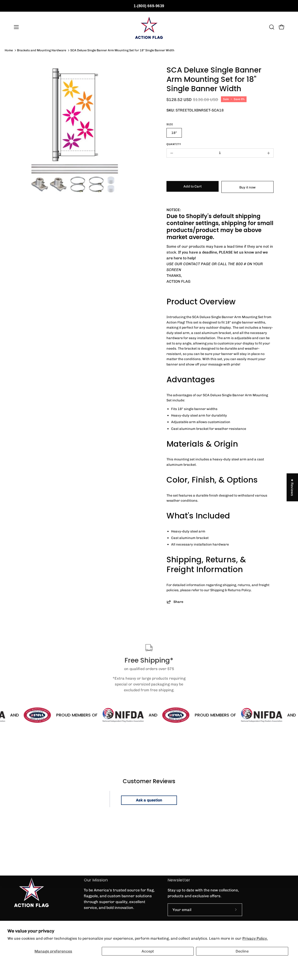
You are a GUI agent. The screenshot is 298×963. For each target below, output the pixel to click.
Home (9, 50)
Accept (148, 951)
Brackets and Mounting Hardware (41, 50)
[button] (272, 27)
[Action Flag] (149, 27)
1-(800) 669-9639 (149, 6)
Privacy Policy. (255, 938)
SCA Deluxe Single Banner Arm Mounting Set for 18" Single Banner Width (122, 50)
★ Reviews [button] (292, 487)
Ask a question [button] (149, 800)
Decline (242, 951)
